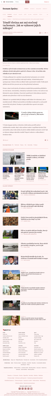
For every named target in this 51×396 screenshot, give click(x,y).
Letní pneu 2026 (37, 347)
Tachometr (17, 144)
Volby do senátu (6, 341)
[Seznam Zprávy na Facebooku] (20, 389)
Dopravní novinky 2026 (38, 351)
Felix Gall (20, 341)
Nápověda (25, 375)
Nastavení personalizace (29, 383)
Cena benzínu (32, 360)
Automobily (30, 144)
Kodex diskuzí (36, 380)
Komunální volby (6, 343)
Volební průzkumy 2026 (7, 336)
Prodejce (35, 144)
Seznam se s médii (27, 380)
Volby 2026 (5, 334)
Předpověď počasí (19, 360)
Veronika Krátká (8, 32)
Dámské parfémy (32, 368)
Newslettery (43, 380)
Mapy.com (13, 360)
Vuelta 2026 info (21, 334)
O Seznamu (15, 375)
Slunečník (29, 363)
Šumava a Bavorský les (22, 351)
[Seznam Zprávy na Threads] (28, 389)
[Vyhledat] (27, 2)
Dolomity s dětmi (21, 356)
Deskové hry (44, 368)
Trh (12, 144)
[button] (25, 47)
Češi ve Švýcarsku (21, 352)
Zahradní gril (23, 364)
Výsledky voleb (6, 338)
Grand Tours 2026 (21, 343)
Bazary (21, 144)
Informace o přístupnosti (21, 378)
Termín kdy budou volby (7, 339)
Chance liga (36, 334)
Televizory (18, 369)
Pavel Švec (27, 247)
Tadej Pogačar (21, 339)
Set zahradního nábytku (41, 363)
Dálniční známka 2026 (38, 349)
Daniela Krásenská (29, 194)
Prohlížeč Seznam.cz (9, 380)
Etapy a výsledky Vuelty (23, 336)
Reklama (41, 375)
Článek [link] (5, 39)
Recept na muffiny (6, 349)
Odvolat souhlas (19, 383)
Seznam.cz (46, 1)
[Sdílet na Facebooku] (45, 140)
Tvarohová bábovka (6, 352)
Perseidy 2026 (26, 360)
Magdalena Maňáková (30, 234)
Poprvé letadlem (21, 349)
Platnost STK (36, 356)
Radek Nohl (27, 221)
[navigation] (2, 2)
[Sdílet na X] (47, 140)
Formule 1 (36, 341)
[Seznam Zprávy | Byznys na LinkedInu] (31, 389)
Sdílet (47, 32)
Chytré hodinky (24, 369)
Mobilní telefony (17, 368)
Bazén (12, 363)
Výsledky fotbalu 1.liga (38, 336)
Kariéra (21, 375)
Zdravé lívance (6, 351)
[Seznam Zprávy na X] (23, 389)
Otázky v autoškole (38, 354)
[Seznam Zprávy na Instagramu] (25, 389)
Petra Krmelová (18, 32)
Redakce (36, 375)
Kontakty (31, 375)
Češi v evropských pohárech (41, 360)
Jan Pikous (27, 260)
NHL (35, 343)
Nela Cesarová (27, 208)
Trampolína (24, 363)
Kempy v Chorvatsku (22, 347)
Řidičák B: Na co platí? (38, 352)
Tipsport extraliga (37, 338)
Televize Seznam (19, 380)
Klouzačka (34, 363)
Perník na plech (6, 356)
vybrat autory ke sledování (7, 33)
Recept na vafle (6, 354)
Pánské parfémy (31, 369)
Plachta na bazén (17, 363)
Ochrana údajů (11, 378)
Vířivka (28, 364)
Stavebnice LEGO (24, 368)
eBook (42, 32)
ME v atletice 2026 (37, 339)
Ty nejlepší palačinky (7, 347)
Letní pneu (38, 368)
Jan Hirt (20, 338)
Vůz (25, 144)
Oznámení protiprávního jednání (35, 378)
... (47, 14)
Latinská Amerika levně (23, 354)
